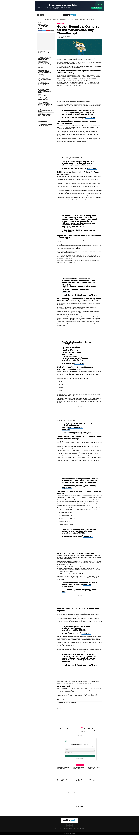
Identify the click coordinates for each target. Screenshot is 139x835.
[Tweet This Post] (44, 30)
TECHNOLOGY (40, 61)
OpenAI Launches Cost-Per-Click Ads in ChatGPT (45, 125)
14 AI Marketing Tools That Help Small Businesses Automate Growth (44, 58)
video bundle (79, 683)
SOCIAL (72, 19)
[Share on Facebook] (40, 30)
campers (62, 688)
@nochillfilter (83, 290)
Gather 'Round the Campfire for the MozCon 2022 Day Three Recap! (45, 26)
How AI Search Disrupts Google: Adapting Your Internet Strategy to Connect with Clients (43, 97)
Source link (59, 708)
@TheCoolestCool (75, 427)
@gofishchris (67, 586)
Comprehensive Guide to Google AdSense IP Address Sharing (45, 110)
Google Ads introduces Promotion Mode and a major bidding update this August (44, 91)
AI (45, 19)
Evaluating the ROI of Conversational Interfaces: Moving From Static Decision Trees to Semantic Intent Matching (45, 65)
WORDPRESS (82, 19)
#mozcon (87, 165)
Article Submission (58, 828)
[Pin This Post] (48, 30)
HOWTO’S (88, 19)
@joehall (76, 358)
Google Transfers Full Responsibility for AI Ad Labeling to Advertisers (44, 84)
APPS (39, 118)
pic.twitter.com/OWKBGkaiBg (74, 630)
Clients (59, 307)
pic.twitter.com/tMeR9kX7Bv (73, 533)
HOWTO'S (39, 51)
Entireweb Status (72, 828)
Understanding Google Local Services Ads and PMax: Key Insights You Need (45, 71)
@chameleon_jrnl (79, 482)
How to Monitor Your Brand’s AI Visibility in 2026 (45, 53)
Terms (83, 828)
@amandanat (77, 165)
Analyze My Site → (97, 7)
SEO (68, 19)
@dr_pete (71, 226)
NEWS (54, 19)
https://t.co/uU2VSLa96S (72, 424)
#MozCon (91, 114)
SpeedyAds (66, 828)
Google (83, 76)
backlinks (76, 347)
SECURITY (77, 19)
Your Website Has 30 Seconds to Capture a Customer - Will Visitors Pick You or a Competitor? (45, 104)
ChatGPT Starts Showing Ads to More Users (44, 121)
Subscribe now (79, 755)
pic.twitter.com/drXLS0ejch (73, 360)
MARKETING (49, 19)
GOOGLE (39, 69)
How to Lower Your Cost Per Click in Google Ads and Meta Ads (45, 115)
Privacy (79, 828)
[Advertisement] (46, 42)
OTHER (92, 19)
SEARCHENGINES (63, 19)
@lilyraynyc (82, 114)
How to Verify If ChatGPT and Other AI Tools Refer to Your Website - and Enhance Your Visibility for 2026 (44, 78)
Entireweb (61, 37)
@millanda (80, 531)
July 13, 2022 (90, 117)
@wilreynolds (67, 628)
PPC (57, 19)
